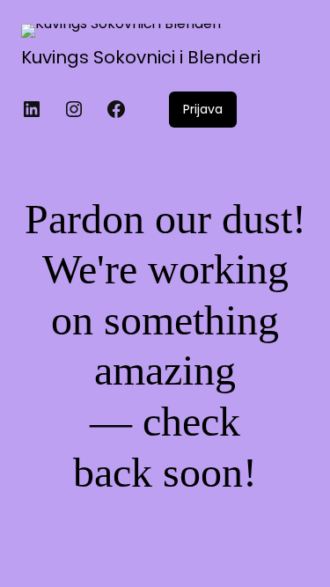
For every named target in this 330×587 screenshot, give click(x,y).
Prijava (203, 109)
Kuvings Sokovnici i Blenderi (140, 57)
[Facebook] (116, 109)
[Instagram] (73, 109)
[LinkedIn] (31, 109)
